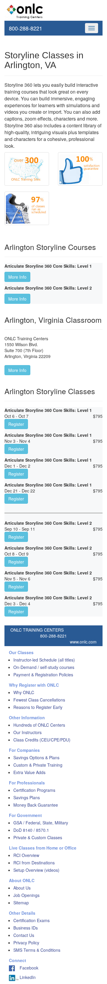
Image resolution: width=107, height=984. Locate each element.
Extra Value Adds (29, 772)
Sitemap (21, 903)
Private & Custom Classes (37, 837)
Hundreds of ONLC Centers (39, 725)
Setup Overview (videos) (36, 870)
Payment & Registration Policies (43, 675)
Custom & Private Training (37, 765)
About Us (22, 888)
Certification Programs (34, 790)
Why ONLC (23, 692)
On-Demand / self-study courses (43, 667)
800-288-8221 (25, 28)
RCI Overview (26, 855)
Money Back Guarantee (35, 805)
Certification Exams (31, 920)
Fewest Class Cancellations (39, 700)
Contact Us (23, 935)
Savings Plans (26, 797)
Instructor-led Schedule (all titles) (44, 660)
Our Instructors (27, 732)
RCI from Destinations (34, 863)
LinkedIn (27, 977)
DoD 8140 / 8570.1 (31, 830)
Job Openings (26, 895)
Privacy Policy (26, 943)
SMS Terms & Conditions (36, 950)
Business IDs (25, 928)
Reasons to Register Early (37, 707)
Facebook (26, 968)
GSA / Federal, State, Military (40, 823)
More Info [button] (17, 277)
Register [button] (16, 424)
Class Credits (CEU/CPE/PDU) (41, 740)
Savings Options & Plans (36, 757)
